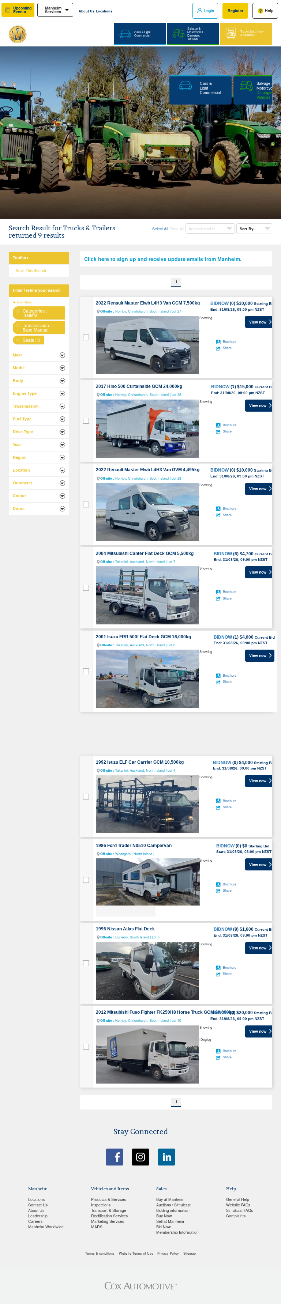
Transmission (26, 406)
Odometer (22, 483)
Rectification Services (109, 1215)
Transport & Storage (108, 1210)
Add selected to (203, 228)
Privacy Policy (168, 1253)
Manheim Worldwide (46, 1226)
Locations (104, 11)
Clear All (176, 228)
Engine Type (25, 393)
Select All (160, 228)
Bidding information (173, 1210)
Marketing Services (107, 1221)
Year (17, 444)
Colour (19, 496)
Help (269, 10)
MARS (96, 1226)
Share (227, 347)
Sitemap (189, 1253)
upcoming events (22, 10)
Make (18, 355)
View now (257, 322)
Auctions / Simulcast (173, 1204)
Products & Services (108, 1199)
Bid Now (163, 1226)
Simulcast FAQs (239, 1210)
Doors (19, 508)
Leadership (38, 1215)
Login (209, 10)
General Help (237, 1199)
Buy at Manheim (170, 1199)
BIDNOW (219, 303)
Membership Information (177, 1232)
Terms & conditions (100, 1253)
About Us (86, 11)
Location (21, 470)
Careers (35, 1221)
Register (235, 10)
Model (19, 368)
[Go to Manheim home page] (45, 31)
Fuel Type (22, 419)
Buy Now (164, 1215)
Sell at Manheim (170, 1221)
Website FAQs (238, 1204)
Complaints (236, 1215)
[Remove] (17, 311)
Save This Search (31, 270)
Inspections (100, 1204)
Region (20, 457)
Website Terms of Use (136, 1253)
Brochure (229, 341)
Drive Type (23, 432)
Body (18, 380)
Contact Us (38, 1204)
